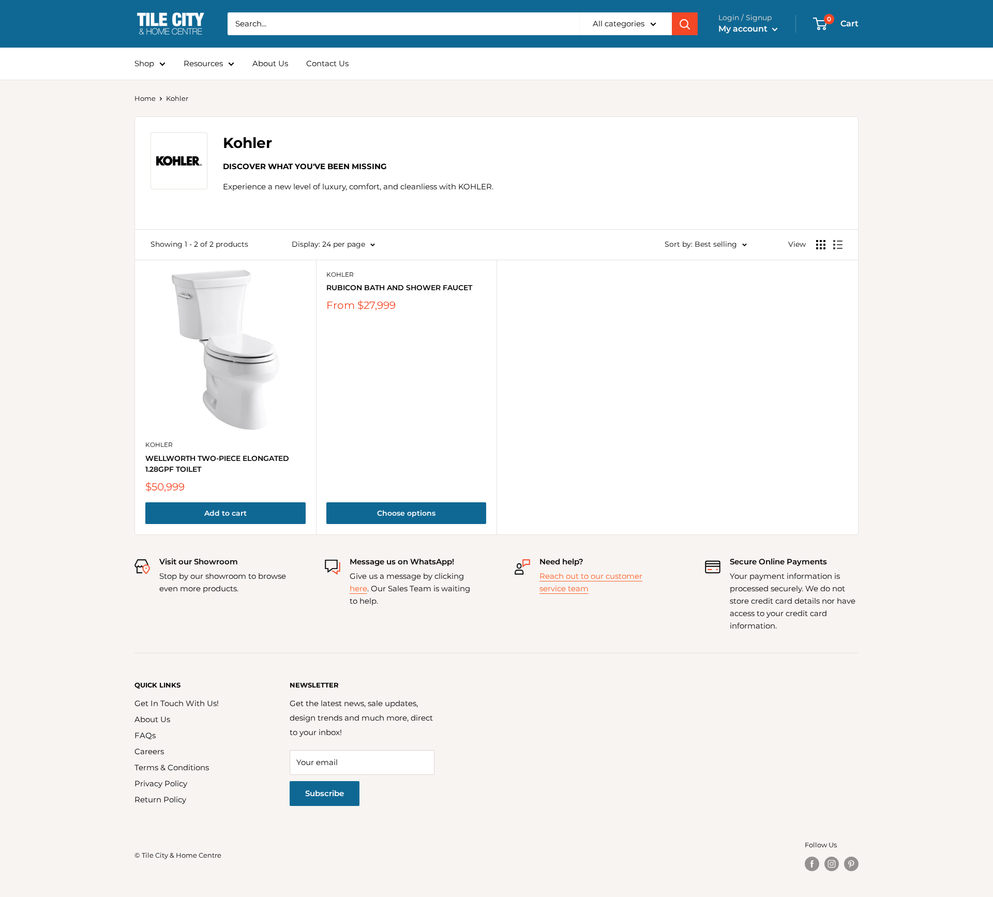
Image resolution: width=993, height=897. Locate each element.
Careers (149, 751)
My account (744, 29)
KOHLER (159, 445)
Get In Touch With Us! (176, 703)
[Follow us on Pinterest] (851, 864)
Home (145, 98)
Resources (203, 63)
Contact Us (327, 63)
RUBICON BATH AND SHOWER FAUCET (399, 287)
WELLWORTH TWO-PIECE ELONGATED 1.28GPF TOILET (217, 464)
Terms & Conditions (171, 767)
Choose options (406, 513)
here (358, 588)
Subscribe (324, 793)
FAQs (145, 735)
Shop (144, 63)
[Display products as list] (837, 244)
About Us (270, 63)
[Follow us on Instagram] (831, 864)
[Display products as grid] (820, 244)
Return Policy (160, 799)
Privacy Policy (160, 783)
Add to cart (225, 513)
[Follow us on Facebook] (812, 864)
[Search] (685, 23)
